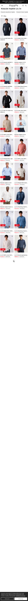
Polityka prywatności (20, 595)
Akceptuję (20, 598)
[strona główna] (13, 6)
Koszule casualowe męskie (8, 12)
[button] (13, 2)
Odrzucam (7, 598)
